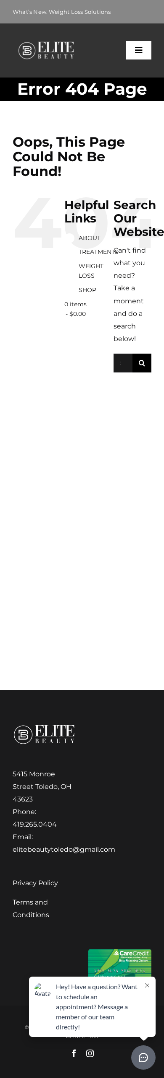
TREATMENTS (99, 252)
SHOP (87, 290)
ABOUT (90, 238)
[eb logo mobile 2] (46, 43)
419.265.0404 (35, 824)
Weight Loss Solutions (80, 11)
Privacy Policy (35, 883)
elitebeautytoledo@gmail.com (64, 849)
